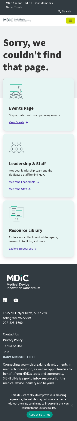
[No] (72, 405)
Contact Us (11, 334)
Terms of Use (12, 346)
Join (6, 352)
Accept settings (40, 414)
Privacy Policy (12, 340)
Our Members (44, 3)
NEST (28, 3)
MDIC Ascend (14, 3)
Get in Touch (14, 7)
